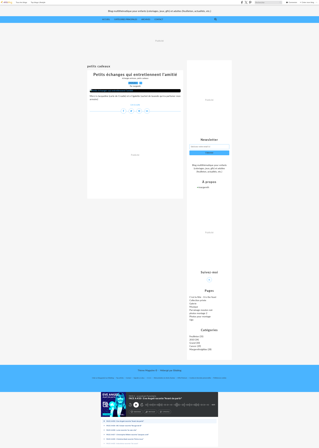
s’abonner (137, 412)
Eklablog (177, 370)
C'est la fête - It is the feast (202, 297)
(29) (195, 346)
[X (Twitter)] (246, 2)
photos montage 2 (198, 313)
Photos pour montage (200, 317)
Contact (158, 19)
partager (152, 412)
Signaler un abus (139, 378)
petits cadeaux (142, 78)
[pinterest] (250, 2)
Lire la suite (135, 105)
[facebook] (241, 2)
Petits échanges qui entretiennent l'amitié (135, 75)
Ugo (191, 320)
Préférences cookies (219, 378)
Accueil (106, 19)
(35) (196, 336)
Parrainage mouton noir (201, 310)
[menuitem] (106, 19)
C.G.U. (149, 378)
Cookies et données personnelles (200, 378)
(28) (200, 349)
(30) (194, 343)
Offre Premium (182, 378)
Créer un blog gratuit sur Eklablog (103, 378)
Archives (145, 19)
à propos (166, 412)
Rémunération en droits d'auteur (164, 378)
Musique (193, 307)
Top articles (120, 378)
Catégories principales (125, 19)
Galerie (193, 304)
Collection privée (197, 300)
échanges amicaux (129, 78)
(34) (194, 340)
